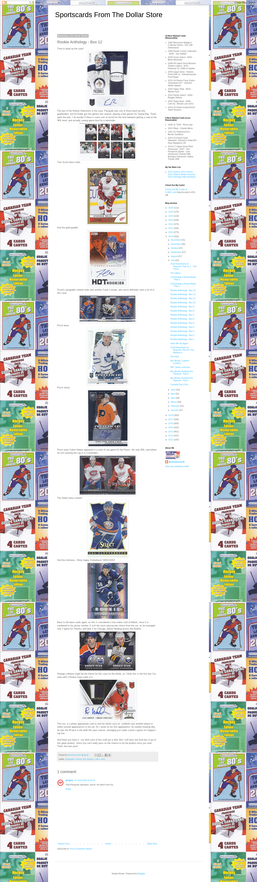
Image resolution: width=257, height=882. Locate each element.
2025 (171, 212)
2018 (171, 415)
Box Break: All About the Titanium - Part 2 (181, 372)
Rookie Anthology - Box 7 (182, 315)
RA (84, 759)
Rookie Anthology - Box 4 (182, 327)
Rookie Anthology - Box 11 (182, 298)
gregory (69, 780)
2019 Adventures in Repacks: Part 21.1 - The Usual (183, 266)
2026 (171, 208)
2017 (171, 419)
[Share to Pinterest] (109, 755)
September (176, 252)
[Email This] (96, 755)
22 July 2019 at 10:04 (84, 780)
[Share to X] (103, 755)
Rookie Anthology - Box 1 (182, 339)
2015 (171, 427)
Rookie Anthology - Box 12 (183, 294)
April (173, 398)
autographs (70, 759)
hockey (79, 759)
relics (97, 759)
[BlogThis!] (99, 755)
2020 (171, 232)
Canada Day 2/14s (179, 384)
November (176, 244)
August (174, 256)
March (174, 402)
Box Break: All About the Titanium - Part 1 (181, 379)
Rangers (90, 759)
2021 (171, 228)
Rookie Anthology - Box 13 (183, 290)
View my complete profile (177, 466)
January (175, 410)
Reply (68, 789)
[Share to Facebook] (106, 755)
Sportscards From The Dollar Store (108, 15)
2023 (171, 220)
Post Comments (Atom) (81, 849)
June (173, 390)
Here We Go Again (179, 343)
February (175, 406)
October (175, 248)
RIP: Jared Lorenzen (180, 367)
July (173, 260)
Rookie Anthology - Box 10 (183, 302)
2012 (171, 439)
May (173, 394)
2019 (171, 236)
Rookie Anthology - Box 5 (182, 323)
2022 (171, 224)
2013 (171, 435)
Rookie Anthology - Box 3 (182, 331)
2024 (171, 216)
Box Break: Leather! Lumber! (179, 362)
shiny (103, 759)
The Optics (175, 273)
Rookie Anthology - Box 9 (182, 306)
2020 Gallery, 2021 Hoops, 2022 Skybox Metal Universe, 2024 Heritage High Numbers (182, 174)
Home (108, 844)
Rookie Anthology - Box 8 (182, 311)
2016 (171, 423)
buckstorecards (177, 462)
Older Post (152, 844)
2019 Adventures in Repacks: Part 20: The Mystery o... (182, 350)
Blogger (141, 873)
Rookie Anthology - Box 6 (182, 319)
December (176, 240)
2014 (171, 431)
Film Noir (174, 356)
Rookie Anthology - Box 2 (182, 335)
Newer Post (63, 844)
